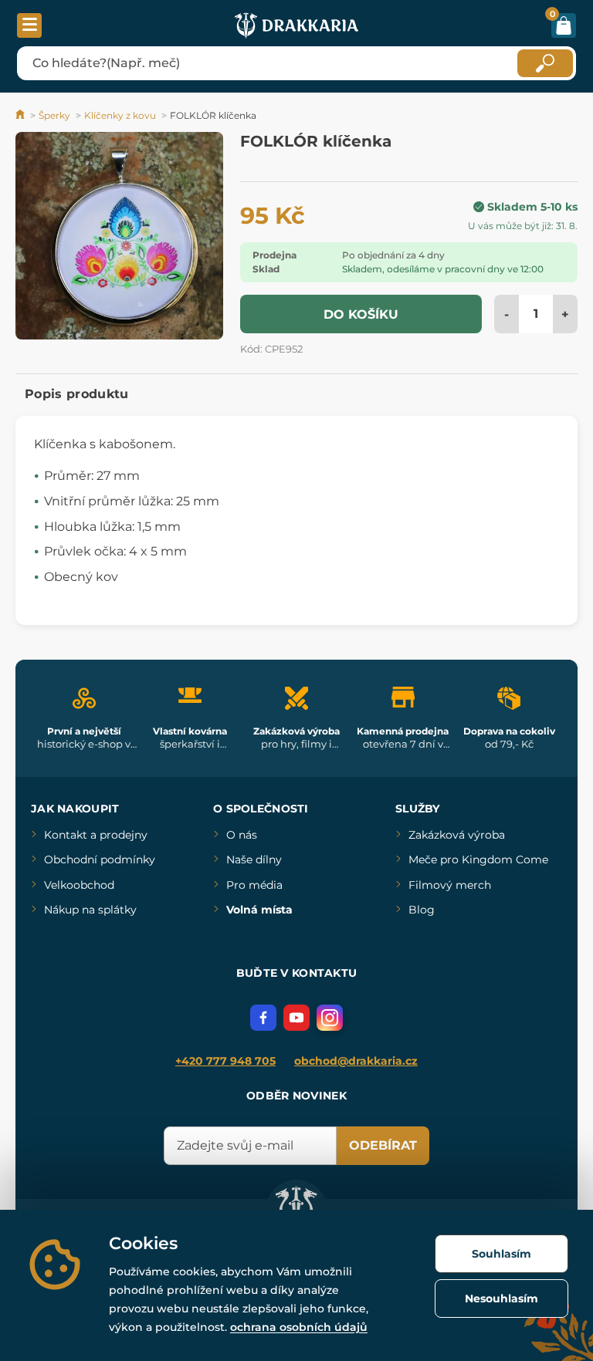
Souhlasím (501, 1254)
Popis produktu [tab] (76, 394)
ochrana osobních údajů (299, 1327)
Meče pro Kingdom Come (478, 859)
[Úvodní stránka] (21, 115)
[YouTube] (296, 1018)
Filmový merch (449, 885)
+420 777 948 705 (225, 1061)
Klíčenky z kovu (120, 115)
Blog (421, 910)
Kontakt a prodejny (95, 835)
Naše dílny (254, 859)
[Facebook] (263, 1018)
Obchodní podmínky (99, 859)
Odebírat (383, 1145)
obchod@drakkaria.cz (356, 1061)
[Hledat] (545, 63)
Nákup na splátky (90, 910)
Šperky (54, 115)
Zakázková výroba (456, 835)
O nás (241, 835)
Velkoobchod (79, 885)
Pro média (254, 885)
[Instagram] (330, 1018)
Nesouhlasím (501, 1298)
